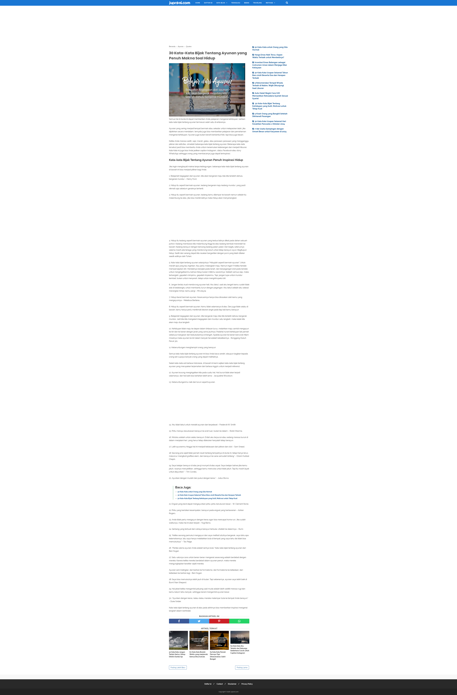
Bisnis (246, 3)
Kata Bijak (220, 3)
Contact (220, 684)
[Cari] (287, 2)
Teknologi (235, 3)
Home (197, 3)
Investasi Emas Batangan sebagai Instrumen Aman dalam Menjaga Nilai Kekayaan (269, 65)
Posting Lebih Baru (178, 667)
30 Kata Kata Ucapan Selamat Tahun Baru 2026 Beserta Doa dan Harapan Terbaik (209, 495)
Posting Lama (242, 667)
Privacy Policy (247, 684)
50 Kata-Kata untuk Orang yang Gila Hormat (195, 492)
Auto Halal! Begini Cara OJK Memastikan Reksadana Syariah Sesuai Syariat (270, 96)
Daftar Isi (208, 3)
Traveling (257, 3)
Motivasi (269, 3)
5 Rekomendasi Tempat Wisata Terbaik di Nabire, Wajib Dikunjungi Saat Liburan (268, 85)
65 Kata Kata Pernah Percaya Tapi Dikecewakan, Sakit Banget (218, 655)
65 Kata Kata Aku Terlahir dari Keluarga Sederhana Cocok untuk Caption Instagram (239, 649)
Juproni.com (234, 692)
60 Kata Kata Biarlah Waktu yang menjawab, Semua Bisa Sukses (198, 654)
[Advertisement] (228, 25)
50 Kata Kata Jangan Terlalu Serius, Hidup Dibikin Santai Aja (177, 654)
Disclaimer (232, 684)
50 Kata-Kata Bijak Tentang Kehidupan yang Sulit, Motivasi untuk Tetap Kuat (207, 498)
